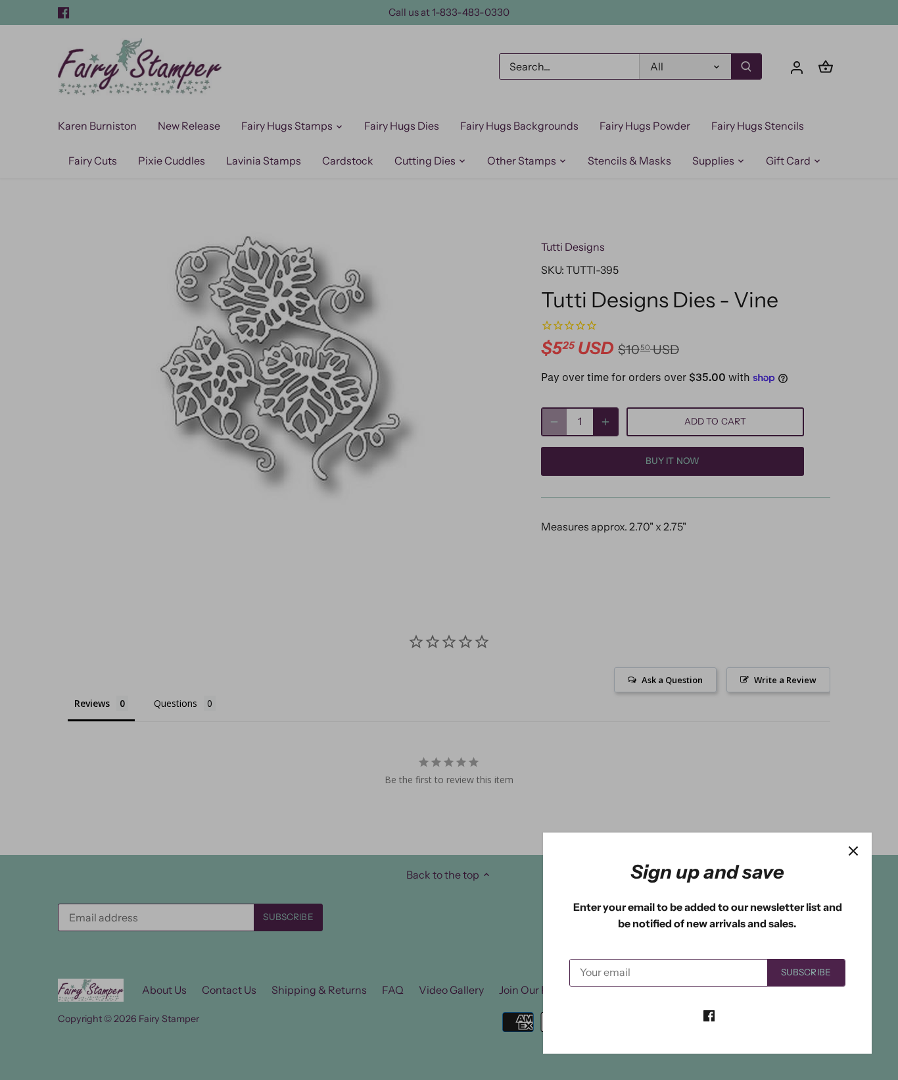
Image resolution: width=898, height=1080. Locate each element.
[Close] (853, 850)
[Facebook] (709, 1015)
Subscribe (806, 972)
